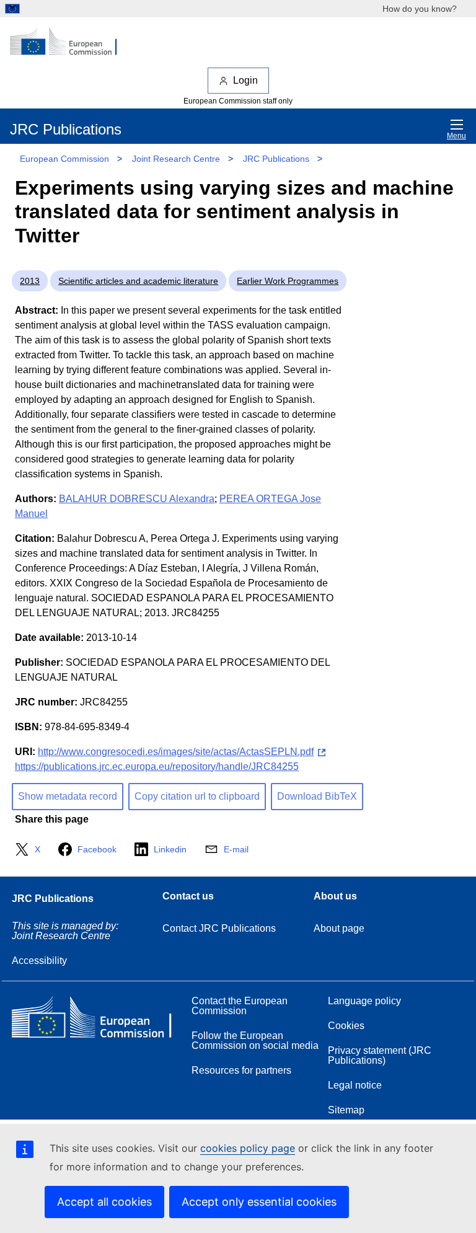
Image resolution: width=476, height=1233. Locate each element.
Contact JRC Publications (219, 928)
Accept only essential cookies (259, 1201)
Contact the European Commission (240, 1006)
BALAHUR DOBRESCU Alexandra (136, 498)
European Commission (64, 159)
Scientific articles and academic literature (138, 281)
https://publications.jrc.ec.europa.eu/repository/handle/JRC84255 (157, 766)
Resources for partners (241, 1070)
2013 (30, 281)
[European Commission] (70, 42)
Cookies (346, 1025)
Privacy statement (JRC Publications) (379, 1055)
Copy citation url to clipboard (197, 796)
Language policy (364, 1001)
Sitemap (346, 1110)
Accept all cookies (104, 1201)
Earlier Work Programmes (287, 281)
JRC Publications (276, 159)
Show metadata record (67, 796)
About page (339, 928)
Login (245, 80)
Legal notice (355, 1085)
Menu (456, 135)
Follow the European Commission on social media (255, 1040)
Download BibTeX (317, 796)
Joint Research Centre (176, 159)
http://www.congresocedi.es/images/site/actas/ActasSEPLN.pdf (176, 751)
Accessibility (39, 960)
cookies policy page (247, 1148)
